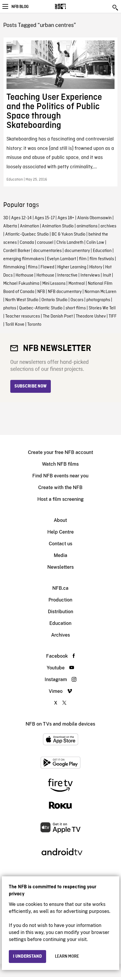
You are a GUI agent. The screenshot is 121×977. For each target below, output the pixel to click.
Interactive (67, 275)
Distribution (60, 611)
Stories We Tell (102, 308)
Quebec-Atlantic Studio (41, 308)
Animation (29, 226)
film (83, 259)
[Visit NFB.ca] (70, 6)
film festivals (102, 259)
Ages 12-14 (21, 218)
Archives (60, 635)
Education (102, 251)
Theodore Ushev (91, 316)
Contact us (60, 543)
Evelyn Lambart (61, 259)
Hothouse (24, 275)
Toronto (34, 325)
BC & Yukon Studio (68, 234)
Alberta (10, 226)
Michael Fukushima (21, 284)
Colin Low (95, 243)
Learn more (67, 956)
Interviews (90, 275)
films (33, 267)
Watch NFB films (60, 464)
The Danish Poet (58, 316)
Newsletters (60, 567)
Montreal (76, 284)
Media (60, 555)
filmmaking (14, 267)
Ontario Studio (54, 300)
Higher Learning (71, 267)
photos (9, 308)
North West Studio (21, 300)
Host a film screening (60, 499)
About (60, 520)
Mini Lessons (53, 284)
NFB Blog (19, 6)
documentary (77, 251)
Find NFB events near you (60, 476)
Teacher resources (22, 316)
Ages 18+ (66, 218)
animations (87, 226)
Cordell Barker (16, 251)
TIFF (113, 316)
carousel (45, 243)
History (95, 267)
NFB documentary (65, 292)
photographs (98, 300)
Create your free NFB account (60, 452)
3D (5, 218)
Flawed (47, 267)
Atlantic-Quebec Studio (27, 234)
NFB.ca (60, 588)
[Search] (115, 8)
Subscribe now (30, 386)
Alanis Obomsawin (94, 218)
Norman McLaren (100, 292)
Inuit (107, 275)
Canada (27, 243)
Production (60, 600)
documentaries (47, 251)
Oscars (76, 300)
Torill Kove (14, 325)
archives (108, 226)
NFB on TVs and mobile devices (60, 724)
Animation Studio (58, 226)
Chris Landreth (69, 243)
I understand (27, 956)
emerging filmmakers (23, 259)
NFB (41, 292)
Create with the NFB (60, 487)
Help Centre (60, 532)
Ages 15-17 (45, 218)
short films (75, 308)
